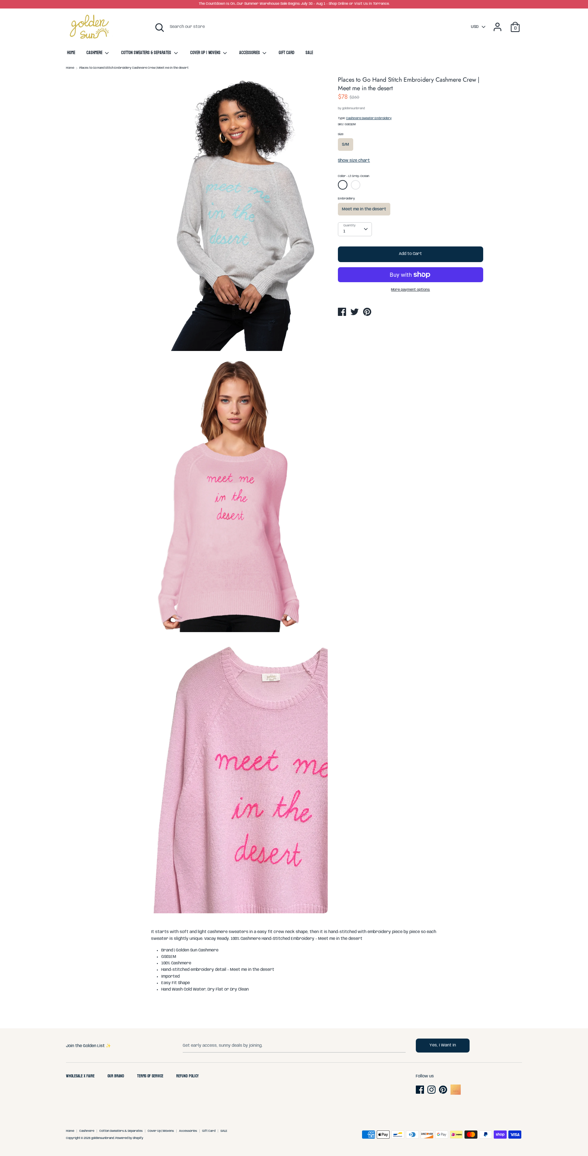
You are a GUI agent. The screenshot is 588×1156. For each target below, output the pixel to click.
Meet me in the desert (364, 209)
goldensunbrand (353, 108)
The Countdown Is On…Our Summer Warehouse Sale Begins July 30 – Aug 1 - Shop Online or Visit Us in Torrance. (294, 4)
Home (71, 53)
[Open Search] (159, 27)
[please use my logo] (456, 1093)
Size (340, 134)
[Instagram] (432, 1090)
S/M (345, 144)
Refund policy (187, 1076)
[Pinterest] (443, 1090)
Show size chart (354, 160)
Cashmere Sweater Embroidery (369, 118)
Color (353, 176)
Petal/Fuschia (355, 185)
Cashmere (94, 53)
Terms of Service (150, 1076)
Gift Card (286, 53)
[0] (515, 23)
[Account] (497, 23)
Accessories (250, 53)
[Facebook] (420, 1090)
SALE (309, 53)
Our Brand (116, 1076)
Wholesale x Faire (80, 1076)
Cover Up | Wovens (206, 53)
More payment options (410, 290)
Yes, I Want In (442, 1045)
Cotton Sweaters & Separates (146, 53)
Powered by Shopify (129, 1138)
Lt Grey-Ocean (343, 186)
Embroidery (346, 198)
